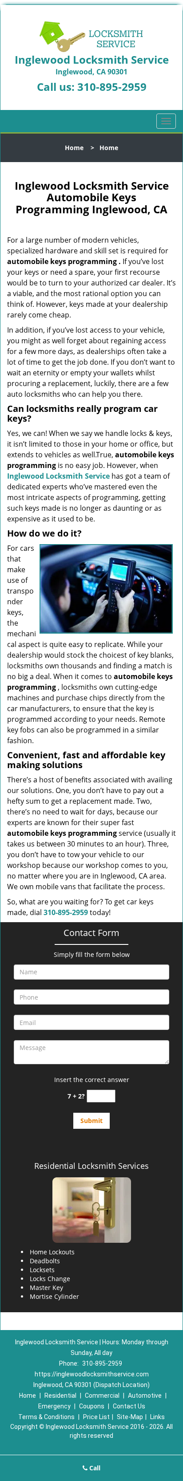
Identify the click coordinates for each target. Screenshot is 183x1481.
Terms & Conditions (46, 1416)
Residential (60, 1395)
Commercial (102, 1395)
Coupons (91, 1406)
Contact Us (129, 1406)
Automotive (145, 1395)
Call (94, 1468)
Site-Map (130, 1416)
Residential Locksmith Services (91, 1165)
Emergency (54, 1406)
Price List (96, 1416)
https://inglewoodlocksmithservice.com (92, 1374)
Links (157, 1416)
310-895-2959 (112, 86)
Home (74, 147)
